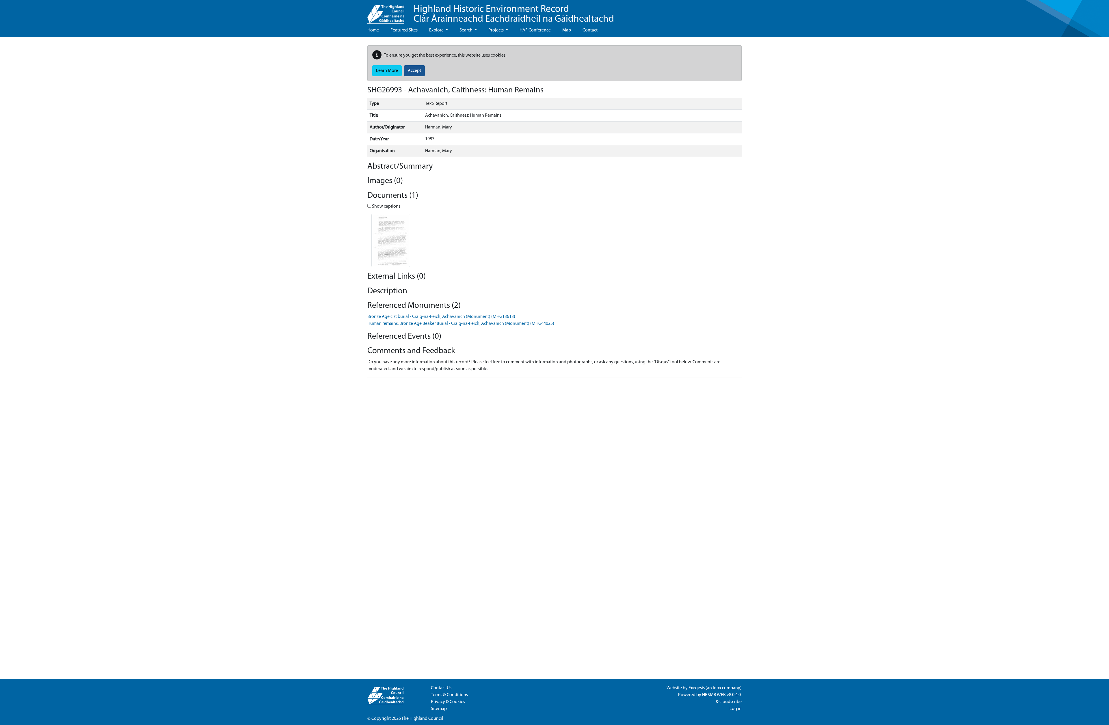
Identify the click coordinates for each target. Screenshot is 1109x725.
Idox (717, 688)
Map (566, 30)
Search (466, 30)
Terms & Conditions (449, 695)
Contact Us (441, 688)
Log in (736, 709)
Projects (496, 30)
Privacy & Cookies (448, 702)
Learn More (387, 70)
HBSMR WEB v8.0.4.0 (722, 695)
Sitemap (439, 709)
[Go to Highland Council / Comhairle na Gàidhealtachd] (385, 12)
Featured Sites (404, 30)
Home (373, 30)
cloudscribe (730, 702)
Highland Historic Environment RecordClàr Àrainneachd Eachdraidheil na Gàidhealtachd (514, 14)
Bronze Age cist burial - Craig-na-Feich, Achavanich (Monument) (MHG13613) (441, 316)
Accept (414, 70)
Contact (590, 30)
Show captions (385, 206)
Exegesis (697, 688)
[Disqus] (554, 454)
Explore (436, 30)
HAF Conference (535, 30)
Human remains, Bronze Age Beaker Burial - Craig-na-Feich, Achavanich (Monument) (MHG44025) (460, 323)
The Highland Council (422, 718)
